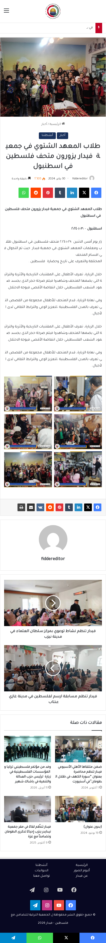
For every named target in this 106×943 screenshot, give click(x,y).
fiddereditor (80, 178)
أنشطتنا (47, 135)
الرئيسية (56, 124)
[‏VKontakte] (40, 507)
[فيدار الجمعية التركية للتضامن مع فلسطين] (53, 11)
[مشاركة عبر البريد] (31, 507)
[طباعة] (21, 507)
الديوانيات (41, 871)
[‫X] (88, 507)
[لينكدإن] (78, 507)
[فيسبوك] (97, 507)
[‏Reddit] (50, 507)
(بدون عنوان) (93, 827)
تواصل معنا (41, 876)
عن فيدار (82, 876)
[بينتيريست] (59, 507)
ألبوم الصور (82, 871)
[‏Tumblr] (69, 507)
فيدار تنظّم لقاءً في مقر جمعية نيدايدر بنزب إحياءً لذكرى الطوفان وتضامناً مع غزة (28, 832)
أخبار (44, 124)
